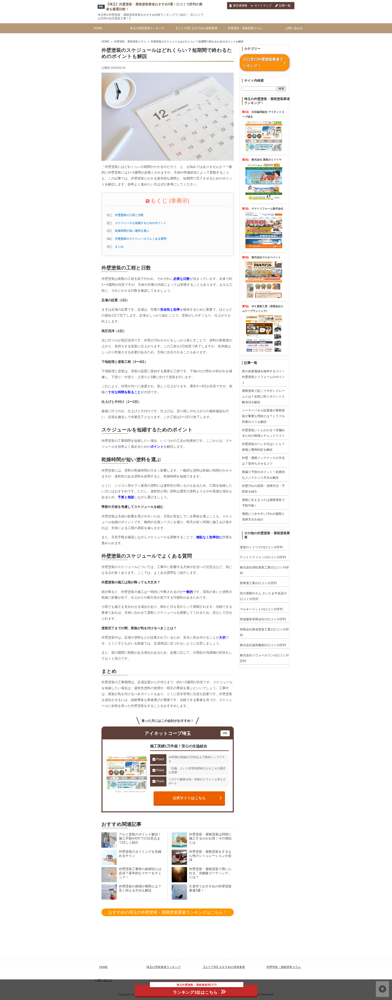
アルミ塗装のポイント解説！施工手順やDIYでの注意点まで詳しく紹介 (140, 838)
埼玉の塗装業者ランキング (147, 28)
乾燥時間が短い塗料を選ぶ (132, 230)
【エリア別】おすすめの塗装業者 (196, 28)
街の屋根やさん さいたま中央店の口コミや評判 (263, 596)
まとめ (119, 246)
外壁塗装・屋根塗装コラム (245, 28)
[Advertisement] (196, 948)
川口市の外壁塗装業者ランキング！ (263, 62)
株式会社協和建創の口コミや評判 (263, 645)
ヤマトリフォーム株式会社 (267, 208)
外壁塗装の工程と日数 (129, 215)
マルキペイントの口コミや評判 (261, 609)
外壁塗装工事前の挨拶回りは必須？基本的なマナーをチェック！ (140, 873)
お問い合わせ (294, 28)
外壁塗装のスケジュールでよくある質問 (140, 238)
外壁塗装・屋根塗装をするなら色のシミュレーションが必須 (210, 856)
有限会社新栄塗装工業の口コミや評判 (264, 632)
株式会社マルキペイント (266, 257)
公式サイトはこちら (189, 798)
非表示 (179, 201)
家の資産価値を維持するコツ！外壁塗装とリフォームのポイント (263, 376)
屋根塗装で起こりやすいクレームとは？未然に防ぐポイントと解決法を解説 (263, 396)
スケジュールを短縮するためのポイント (140, 223)
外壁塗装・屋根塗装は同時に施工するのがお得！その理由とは (210, 838)
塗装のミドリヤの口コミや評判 (261, 547)
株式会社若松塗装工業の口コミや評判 (264, 570)
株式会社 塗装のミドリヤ (267, 159)
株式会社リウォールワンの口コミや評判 (264, 658)
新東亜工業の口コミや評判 (258, 583)
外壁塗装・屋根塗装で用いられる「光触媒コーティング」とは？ (210, 873)
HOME (98, 28)
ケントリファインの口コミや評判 (263, 557)
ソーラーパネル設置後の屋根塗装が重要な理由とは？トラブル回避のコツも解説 (263, 416)
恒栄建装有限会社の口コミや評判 (263, 619)
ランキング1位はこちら (195, 989)
